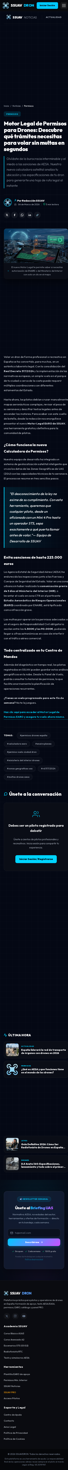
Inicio (6, 105)
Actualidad (54, 17)
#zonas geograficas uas (20, 768)
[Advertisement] (34, 63)
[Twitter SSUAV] (7, 1316)
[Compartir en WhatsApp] (22, 215)
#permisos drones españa (33, 735)
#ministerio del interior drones (23, 760)
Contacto (9, 1420)
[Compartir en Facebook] (14, 215)
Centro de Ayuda (13, 1414)
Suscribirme (32, 1242)
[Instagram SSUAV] (15, 1316)
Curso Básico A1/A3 (14, 1333)
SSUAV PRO (10, 1392)
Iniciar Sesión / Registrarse (36, 859)
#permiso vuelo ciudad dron (22, 752)
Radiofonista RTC (13, 1351)
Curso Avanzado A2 (14, 1339)
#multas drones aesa (18, 776)
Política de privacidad (34, 1259)
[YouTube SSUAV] (24, 1316)
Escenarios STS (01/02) (16, 1345)
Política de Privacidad (16, 1432)
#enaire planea (43, 743)
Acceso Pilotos (12, 1398)
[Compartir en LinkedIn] (30, 215)
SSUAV (22, 5)
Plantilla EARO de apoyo (17, 1374)
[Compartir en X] (7, 215)
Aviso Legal (10, 1426)
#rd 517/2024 (48, 768)
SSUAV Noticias (12, 1386)
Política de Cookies (14, 1438)
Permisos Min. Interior (15, 1380)
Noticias (16, 105)
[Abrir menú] (64, 5)
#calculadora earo (17, 743)
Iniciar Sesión (47, 5)
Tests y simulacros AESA (16, 1357)
